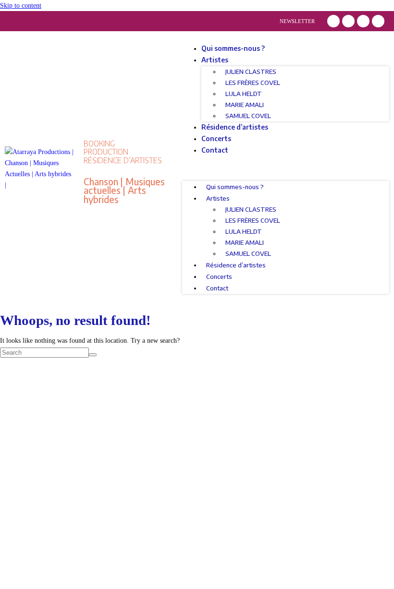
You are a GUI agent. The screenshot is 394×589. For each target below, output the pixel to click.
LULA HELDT (243, 93)
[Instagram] (348, 21)
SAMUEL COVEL (248, 116)
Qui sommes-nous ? (233, 48)
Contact (214, 150)
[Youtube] (378, 21)
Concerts (216, 138)
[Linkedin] (363, 21)
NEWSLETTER (297, 21)
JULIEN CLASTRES (250, 71)
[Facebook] (333, 21)
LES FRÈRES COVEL (252, 82)
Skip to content (20, 5)
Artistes (214, 60)
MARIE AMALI (244, 104)
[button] (285, 168)
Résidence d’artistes (234, 127)
